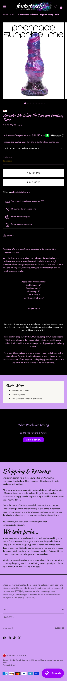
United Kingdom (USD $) (15, 655)
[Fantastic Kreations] (33, 6)
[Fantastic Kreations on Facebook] (5, 638)
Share (10, 235)
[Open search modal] (56, 6)
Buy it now (33, 182)
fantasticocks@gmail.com (13, 524)
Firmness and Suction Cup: (31, 141)
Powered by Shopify (9, 665)
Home (5, 14)
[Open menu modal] (4, 6)
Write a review (33, 439)
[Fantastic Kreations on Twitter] (20, 638)
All (13, 14)
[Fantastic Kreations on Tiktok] (15, 638)
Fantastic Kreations (22, 660)
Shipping (7, 192)
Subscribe (59, 628)
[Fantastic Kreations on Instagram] (10, 638)
